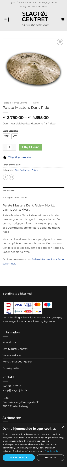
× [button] (63, 427)
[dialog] (33, 445)
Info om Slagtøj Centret (45, 2)
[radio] (6, 136)
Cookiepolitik (11, 368)
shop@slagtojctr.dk (15, 390)
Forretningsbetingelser (17, 361)
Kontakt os (9, 342)
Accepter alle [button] (18, 457)
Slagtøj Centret (35, 16)
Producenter (21, 102)
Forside (7, 102)
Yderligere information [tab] (15, 197)
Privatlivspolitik (52, 451)
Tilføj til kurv (30, 147)
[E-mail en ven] (11, 177)
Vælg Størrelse (10, 131)
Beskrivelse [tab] (9, 190)
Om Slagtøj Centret (15, 348)
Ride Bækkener (22, 170)
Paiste (35, 102)
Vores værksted (12, 355)
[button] (20, 2)
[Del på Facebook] (5, 177)
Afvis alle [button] (50, 457)
